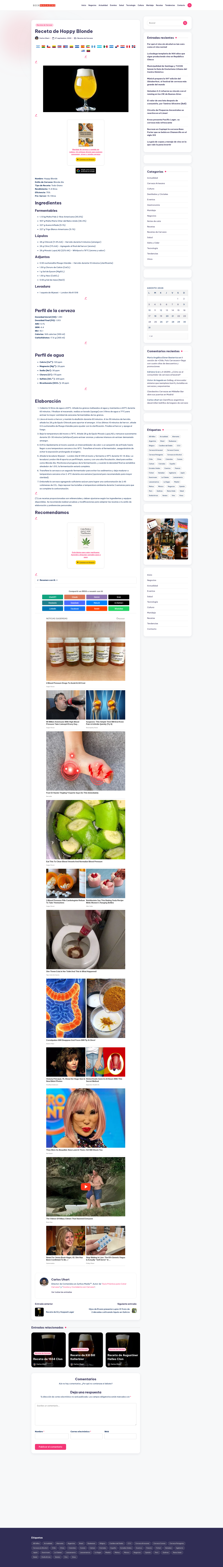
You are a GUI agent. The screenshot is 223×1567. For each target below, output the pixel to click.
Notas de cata (154, 221)
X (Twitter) (119, 603)
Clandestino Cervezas (157, 391)
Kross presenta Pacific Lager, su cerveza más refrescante (163, 121)
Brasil (162, 441)
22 (178, 316)
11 (155, 310)
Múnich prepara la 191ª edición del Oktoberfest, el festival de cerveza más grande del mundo (167, 81)
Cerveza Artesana (156, 183)
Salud (150, 237)
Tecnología (152, 248)
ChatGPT (52, 597)
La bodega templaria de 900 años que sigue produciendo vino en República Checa (166, 56)
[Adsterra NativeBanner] (36, 574)
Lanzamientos (154, 482)
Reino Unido (171, 491)
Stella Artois (153, 495)
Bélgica (151, 446)
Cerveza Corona (173, 450)
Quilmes (160, 491)
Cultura (150, 188)
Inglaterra (172, 473)
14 (173, 310)
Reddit (96, 609)
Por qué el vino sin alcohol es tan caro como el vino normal (166, 45)
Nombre (39, 1431)
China (159, 459)
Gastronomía (153, 205)
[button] (61, 1292)
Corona (179, 459)
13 (167, 310)
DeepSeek (75, 603)
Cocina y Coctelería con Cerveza (79, 1287)
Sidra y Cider (153, 243)
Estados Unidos (154, 468)
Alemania (175, 436)
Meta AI (97, 603)
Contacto (151, 629)
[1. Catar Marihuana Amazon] (36, 518)
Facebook (75, 609)
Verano (164, 495)
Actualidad (152, 178)
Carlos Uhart (60, 1279)
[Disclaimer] (36, 493)
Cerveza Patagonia (156, 455)
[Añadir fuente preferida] (86, 170)
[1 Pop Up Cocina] (36, 62)
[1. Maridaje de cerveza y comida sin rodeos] (36, 115)
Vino (173, 495)
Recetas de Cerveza (44, 25)
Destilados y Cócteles (157, 194)
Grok (119, 597)
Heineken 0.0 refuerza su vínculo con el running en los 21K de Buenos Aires (166, 92)
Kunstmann (153, 477)
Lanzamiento (178, 477)
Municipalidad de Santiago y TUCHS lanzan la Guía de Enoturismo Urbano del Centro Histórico (167, 69)
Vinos (149, 259)
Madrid (176, 482)
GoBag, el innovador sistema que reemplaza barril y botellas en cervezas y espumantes (167, 383)
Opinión (182, 486)
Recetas (151, 226)
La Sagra (167, 482)
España (172, 464)
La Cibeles (165, 477)
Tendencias (152, 253)
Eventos (151, 199)
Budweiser (172, 441)
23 (184, 316)
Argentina (152, 441)
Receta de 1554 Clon (47, 1359)
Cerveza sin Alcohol (174, 455)
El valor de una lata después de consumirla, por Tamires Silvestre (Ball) (166, 102)
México (160, 486)
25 (155, 322)
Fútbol (151, 473)
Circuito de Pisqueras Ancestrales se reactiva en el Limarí (165, 111)
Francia (177, 468)
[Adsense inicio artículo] (86, 298)
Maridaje (151, 210)
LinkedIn (52, 609)
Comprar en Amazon (87, 159)
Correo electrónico (81, 1431)
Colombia (169, 459)
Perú (150, 491)
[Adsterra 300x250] (86, 57)
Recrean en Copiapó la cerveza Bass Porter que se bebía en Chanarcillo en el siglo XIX (167, 132)
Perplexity (53, 603)
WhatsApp (119, 609)
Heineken (161, 473)
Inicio (149, 575)
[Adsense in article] (86, 389)
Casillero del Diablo (165, 446)
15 (178, 310)
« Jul (150, 336)
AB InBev (152, 436)
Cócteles (162, 464)
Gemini (97, 597)
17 (149, 316)
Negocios (151, 216)
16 (184, 310)
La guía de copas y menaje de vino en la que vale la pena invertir (166, 143)
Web (106, 1431)
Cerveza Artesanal (156, 450)
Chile (151, 459)
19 (161, 316)
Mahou (151, 486)
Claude (75, 597)
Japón (182, 473)
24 (149, 322)
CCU (178, 446)
